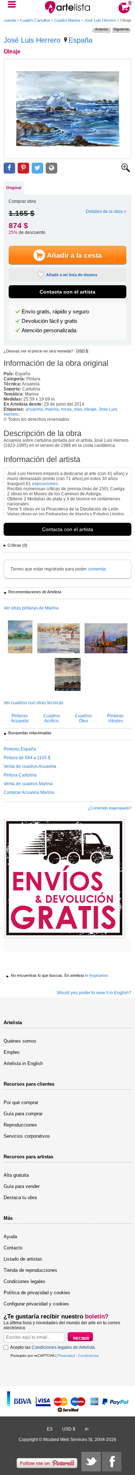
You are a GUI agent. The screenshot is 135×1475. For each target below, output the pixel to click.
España (80, 40)
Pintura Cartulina (20, 775)
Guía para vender (22, 1186)
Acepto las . (53, 1347)
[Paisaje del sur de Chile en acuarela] (20, 637)
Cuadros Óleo (83, 718)
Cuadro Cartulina (35, 20)
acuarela (34, 409)
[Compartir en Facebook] (9, 168)
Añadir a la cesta (74, 255)
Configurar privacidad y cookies (36, 1304)
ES (50, 1429)
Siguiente (121, 29)
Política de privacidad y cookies (37, 1292)
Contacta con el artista (67, 292)
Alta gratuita (16, 1175)
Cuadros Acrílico (51, 718)
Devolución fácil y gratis (49, 321)
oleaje (90, 409)
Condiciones (88, 1356)
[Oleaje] (67, 109)
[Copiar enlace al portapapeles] (51, 168)
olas (78, 409)
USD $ (82, 351)
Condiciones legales (24, 1281)
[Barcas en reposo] (67, 675)
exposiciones (45, 483)
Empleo (11, 1052)
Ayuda (10, 1236)
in (87, 1429)
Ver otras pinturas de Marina (31, 608)
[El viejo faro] (106, 638)
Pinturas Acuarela (19, 718)
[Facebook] (111, 1461)
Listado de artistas (23, 1259)
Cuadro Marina (67, 20)
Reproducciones (20, 1125)
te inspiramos (96, 975)
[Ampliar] (125, 170)
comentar (97, 569)
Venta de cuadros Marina (28, 783)
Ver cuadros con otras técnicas (33, 702)
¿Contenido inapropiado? (109, 808)
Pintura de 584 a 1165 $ (27, 757)
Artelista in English (23, 1063)
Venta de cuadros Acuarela (30, 766)
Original (13, 187)
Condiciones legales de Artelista (63, 1347)
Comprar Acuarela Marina (29, 792)
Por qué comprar (21, 1102)
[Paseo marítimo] (58, 638)
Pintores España (20, 749)
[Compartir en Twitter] (37, 168)
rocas (66, 409)
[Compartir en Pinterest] (23, 168)
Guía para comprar (23, 1113)
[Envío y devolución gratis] (65, 878)
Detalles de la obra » (106, 211)
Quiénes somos (20, 1041)
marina (52, 409)
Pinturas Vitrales (115, 718)
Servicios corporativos (27, 1136)
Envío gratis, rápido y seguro (55, 312)
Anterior (101, 29)
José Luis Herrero (100, 20)
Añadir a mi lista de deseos (71, 275)
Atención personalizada (49, 330)
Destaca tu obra (20, 1197)
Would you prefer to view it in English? (94, 992)
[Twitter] (91, 1461)
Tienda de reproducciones (30, 1270)
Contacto (13, 1247)
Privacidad (66, 1356)
